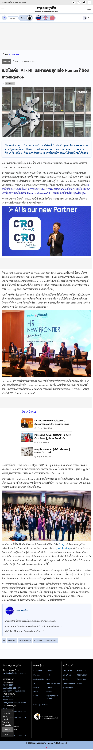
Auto (48, 679)
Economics (37, 670)
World (35, 683)
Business (15, 54)
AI (4, 640)
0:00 (11, 18)
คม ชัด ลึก (67, 674)
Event (35, 695)
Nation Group (82, 670)
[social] (74, 2)
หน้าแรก (5, 54)
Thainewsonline (69, 683)
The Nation (67, 670)
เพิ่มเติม (8, 725)
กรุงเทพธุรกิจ (82, 674)
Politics (36, 687)
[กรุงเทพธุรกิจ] (46, 9)
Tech (48, 674)
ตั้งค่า (7, 734)
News (35, 691)
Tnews (79, 683)
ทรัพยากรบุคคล (25, 640)
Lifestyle (49, 687)
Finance (49, 670)
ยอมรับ (7, 729)
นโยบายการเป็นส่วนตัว (52, 697)
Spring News (82, 679)
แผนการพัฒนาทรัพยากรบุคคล (45, 640)
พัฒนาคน (12, 640)
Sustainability (38, 679)
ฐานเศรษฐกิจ (68, 687)
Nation (65, 679)
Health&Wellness (53, 683)
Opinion (49, 691)
